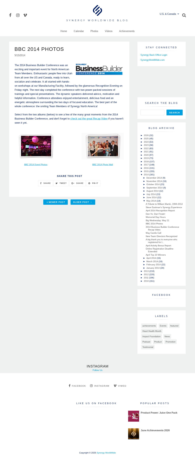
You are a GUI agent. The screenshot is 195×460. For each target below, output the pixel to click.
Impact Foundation (151, 336)
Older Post (81, 202)
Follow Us (98, 370)
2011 (146, 277)
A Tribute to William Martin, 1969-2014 (164, 204)
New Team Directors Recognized (161, 236)
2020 (146, 155)
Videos (108, 31)
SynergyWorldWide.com (152, 60)
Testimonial (147, 347)
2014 (146, 174)
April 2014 (151, 258)
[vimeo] (26, 15)
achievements (149, 326)
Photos (94, 31)
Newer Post (57, 202)
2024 (146, 142)
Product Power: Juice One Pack (159, 412)
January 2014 (153, 268)
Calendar (79, 31)
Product (158, 342)
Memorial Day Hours (156, 217)
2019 (146, 158)
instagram (101, 386)
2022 (146, 148)
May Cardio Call (153, 233)
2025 (146, 138)
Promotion (171, 342)
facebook (79, 386)
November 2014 (154, 181)
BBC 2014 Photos (154, 223)
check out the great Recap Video (89, 118)
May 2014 (151, 201)
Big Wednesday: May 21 (157, 220)
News (167, 336)
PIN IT (95, 183)
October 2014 (153, 184)
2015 (146, 171)
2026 (146, 135)
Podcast (146, 342)
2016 (146, 168)
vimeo (122, 386)
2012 (146, 274)
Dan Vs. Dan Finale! (155, 214)
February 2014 (153, 264)
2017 (146, 164)
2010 (146, 281)
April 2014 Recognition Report (160, 210)
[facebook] (12, 15)
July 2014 (151, 194)
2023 (146, 145)
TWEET (63, 183)
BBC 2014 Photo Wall (102, 164)
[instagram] (19, 15)
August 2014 (152, 191)
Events (163, 326)
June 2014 (151, 197)
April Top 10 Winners (156, 255)
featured (174, 326)
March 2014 (152, 261)
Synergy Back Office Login (153, 55)
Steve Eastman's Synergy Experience (164, 207)
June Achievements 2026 (155, 430)
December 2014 (154, 178)
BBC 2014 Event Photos (35, 164)
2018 (146, 161)
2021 (146, 151)
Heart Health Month (151, 331)
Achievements (127, 31)
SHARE (47, 183)
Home (63, 31)
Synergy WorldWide (106, 452)
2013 (146, 271)
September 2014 (154, 187)
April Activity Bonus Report (158, 245)
